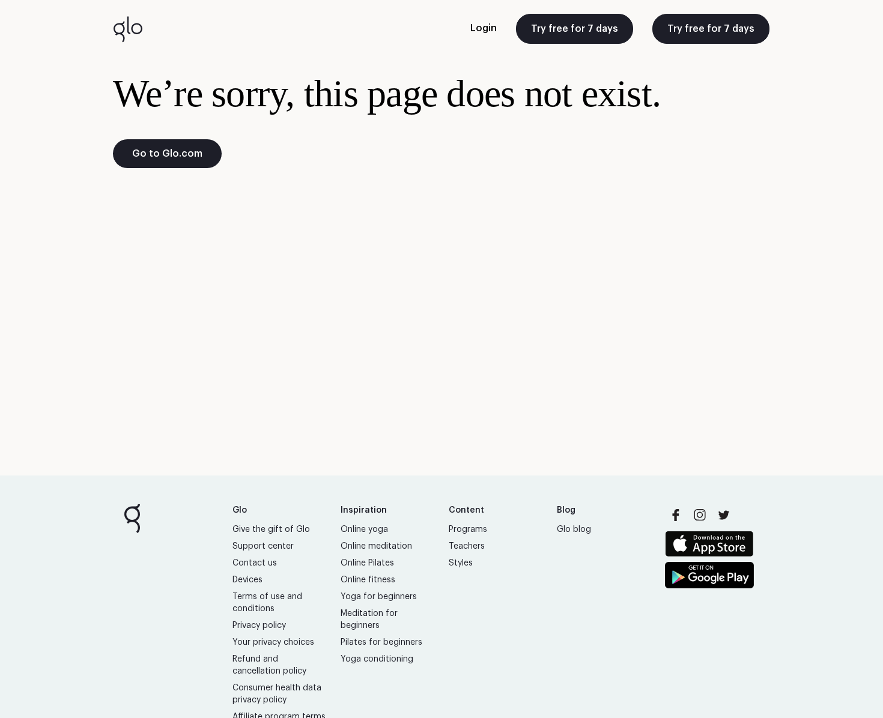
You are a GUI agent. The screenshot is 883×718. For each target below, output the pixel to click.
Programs (468, 529)
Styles (461, 563)
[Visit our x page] (724, 515)
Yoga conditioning (377, 659)
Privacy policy (259, 625)
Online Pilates (367, 563)
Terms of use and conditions (267, 603)
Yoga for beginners (379, 597)
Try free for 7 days (574, 29)
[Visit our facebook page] (676, 515)
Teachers (467, 546)
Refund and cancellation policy (269, 665)
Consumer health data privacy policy (276, 694)
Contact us (254, 563)
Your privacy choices (273, 642)
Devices (247, 580)
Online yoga (364, 529)
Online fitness (368, 580)
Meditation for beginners (369, 619)
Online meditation (376, 546)
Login (483, 28)
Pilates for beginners (381, 642)
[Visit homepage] (128, 28)
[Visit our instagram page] (700, 515)
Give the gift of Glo (271, 529)
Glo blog (574, 529)
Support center (263, 546)
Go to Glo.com (167, 153)
